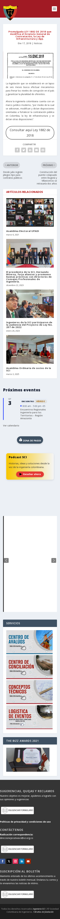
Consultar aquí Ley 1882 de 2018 (30, 133)
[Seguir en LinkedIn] (21, 861)
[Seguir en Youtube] (28, 861)
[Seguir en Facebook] (2, 861)
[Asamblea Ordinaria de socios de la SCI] (30, 349)
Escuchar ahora (32, 474)
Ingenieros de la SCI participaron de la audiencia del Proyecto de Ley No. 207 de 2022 (29, 325)
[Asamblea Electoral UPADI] (30, 212)
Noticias (38, 43)
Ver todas (30, 508)
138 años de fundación (43, 911)
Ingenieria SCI (39, 908)
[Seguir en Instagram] (15, 861)
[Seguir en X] (9, 861)
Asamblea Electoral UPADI (22, 231)
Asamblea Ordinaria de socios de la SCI (28, 369)
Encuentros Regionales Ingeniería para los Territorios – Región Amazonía (33, 414)
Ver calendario (11, 425)
